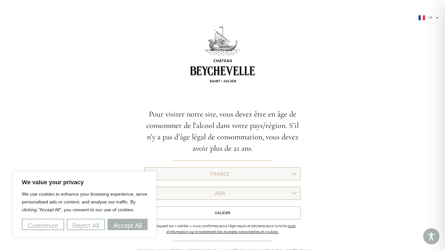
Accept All (127, 225)
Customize (43, 225)
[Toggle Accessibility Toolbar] (431, 236)
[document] (222, 125)
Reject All (85, 225)
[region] (84, 204)
